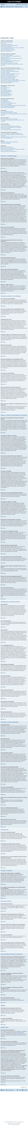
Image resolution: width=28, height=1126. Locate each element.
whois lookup (5, 1056)
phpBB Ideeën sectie (11, 1045)
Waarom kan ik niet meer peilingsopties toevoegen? (10, 73)
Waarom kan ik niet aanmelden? (6, 46)
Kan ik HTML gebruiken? (5, 87)
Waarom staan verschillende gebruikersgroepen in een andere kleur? (13, 105)
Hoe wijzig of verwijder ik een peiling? (7, 74)
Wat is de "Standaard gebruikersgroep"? (8, 106)
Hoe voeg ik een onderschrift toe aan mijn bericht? (10, 71)
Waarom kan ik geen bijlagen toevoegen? (8, 77)
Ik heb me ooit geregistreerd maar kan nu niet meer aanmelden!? (12, 47)
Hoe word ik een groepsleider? (6, 104)
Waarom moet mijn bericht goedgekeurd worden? (10, 81)
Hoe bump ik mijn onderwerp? (6, 82)
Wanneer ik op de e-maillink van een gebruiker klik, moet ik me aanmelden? (12, 65)
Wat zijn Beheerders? (5, 99)
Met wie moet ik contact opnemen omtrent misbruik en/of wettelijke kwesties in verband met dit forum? (13, 150)
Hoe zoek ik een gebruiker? (6, 128)
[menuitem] (3, 4)
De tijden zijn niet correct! (5, 57)
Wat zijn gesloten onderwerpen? (6, 94)
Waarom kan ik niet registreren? (6, 44)
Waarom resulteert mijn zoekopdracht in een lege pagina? (11, 127)
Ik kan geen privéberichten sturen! (7, 111)
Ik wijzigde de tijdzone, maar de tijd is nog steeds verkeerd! (11, 58)
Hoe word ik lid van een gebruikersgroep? (8, 103)
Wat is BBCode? (4, 86)
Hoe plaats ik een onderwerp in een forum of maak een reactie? (12, 69)
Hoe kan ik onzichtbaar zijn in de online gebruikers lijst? (11, 56)
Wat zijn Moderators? (4, 100)
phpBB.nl (18, 1123)
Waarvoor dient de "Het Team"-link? (7, 107)
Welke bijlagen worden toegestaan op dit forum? (9, 141)
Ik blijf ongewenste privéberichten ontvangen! (9, 112)
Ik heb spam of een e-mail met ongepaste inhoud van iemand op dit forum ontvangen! (14, 114)
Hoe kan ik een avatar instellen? (6, 61)
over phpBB (19, 1035)
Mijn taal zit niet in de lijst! (5, 59)
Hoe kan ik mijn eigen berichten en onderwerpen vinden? (11, 129)
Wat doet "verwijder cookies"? (6, 51)
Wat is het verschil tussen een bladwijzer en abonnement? (11, 133)
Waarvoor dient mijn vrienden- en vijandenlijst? (9, 118)
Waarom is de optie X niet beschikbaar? (8, 148)
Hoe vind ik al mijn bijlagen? (6, 143)
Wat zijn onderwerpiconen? (6, 95)
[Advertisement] (14, 22)
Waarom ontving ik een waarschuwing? (8, 78)
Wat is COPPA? (3, 43)
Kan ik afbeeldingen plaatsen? (6, 90)
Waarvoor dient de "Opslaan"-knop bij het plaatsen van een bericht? (13, 80)
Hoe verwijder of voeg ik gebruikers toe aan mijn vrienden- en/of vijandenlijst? (12, 121)
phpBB (10, 1121)
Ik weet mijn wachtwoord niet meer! (7, 48)
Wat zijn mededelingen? (5, 92)
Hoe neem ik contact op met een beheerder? (9, 151)
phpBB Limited (19, 1032)
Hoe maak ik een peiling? (5, 72)
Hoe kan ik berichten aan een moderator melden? (10, 79)
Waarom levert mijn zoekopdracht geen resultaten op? (10, 126)
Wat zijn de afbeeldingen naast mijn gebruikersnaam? (10, 60)
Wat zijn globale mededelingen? (6, 91)
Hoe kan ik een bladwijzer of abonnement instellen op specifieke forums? (14, 136)
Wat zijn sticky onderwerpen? (6, 93)
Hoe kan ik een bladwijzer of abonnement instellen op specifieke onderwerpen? (12, 135)
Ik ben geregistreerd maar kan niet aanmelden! (9, 45)
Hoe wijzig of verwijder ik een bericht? (7, 70)
